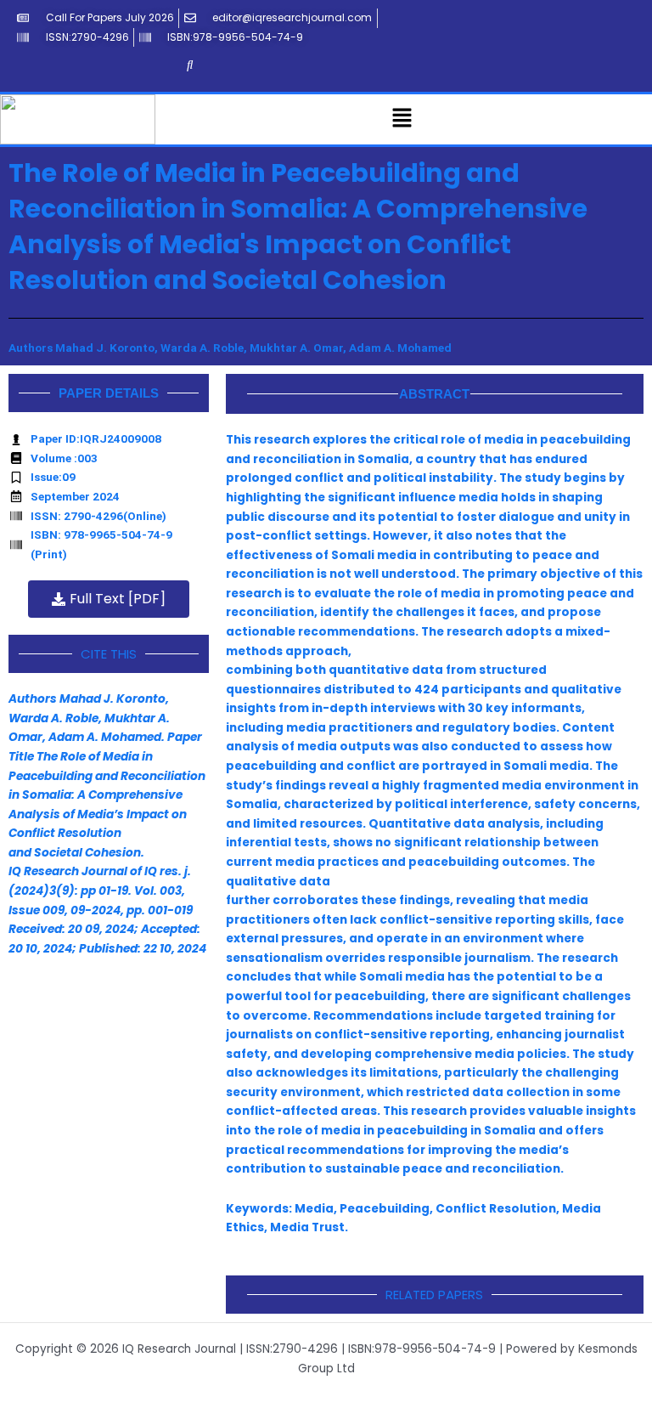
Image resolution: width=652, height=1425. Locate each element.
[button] (402, 119)
